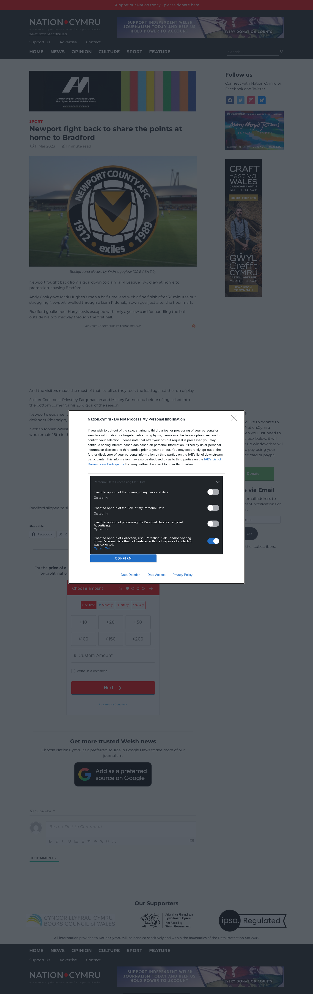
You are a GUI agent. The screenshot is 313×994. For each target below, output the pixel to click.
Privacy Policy (182, 574)
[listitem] (156, 481)
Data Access (156, 574)
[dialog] (156, 497)
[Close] (235, 419)
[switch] (213, 492)
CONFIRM (123, 558)
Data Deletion (130, 574)
